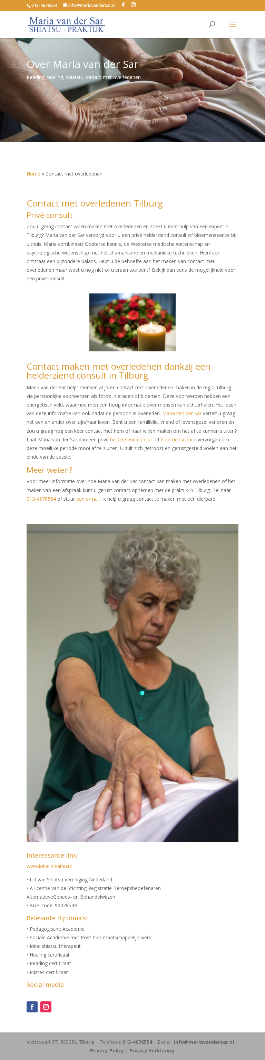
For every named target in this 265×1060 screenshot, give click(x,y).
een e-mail (88, 499)
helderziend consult (131, 439)
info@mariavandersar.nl (204, 1042)
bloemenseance (178, 439)
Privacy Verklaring (152, 1050)
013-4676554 (44, 5)
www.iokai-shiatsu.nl (49, 866)
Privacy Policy (107, 1050)
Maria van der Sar (182, 413)
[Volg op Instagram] (45, 1006)
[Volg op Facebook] (32, 1006)
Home (33, 173)
